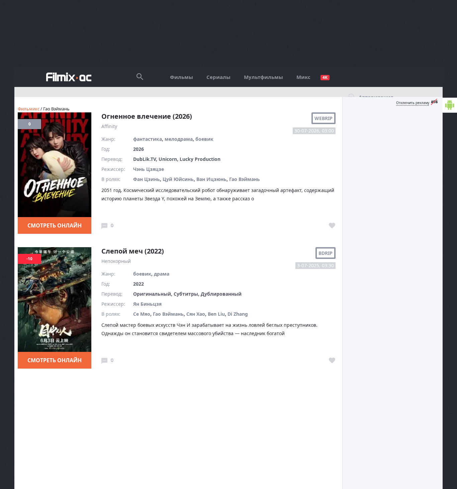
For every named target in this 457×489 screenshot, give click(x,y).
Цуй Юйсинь (178, 179)
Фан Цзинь (146, 179)
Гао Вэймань (244, 179)
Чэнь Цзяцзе (148, 169)
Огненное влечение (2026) (146, 116)
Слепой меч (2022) (132, 251)
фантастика (147, 139)
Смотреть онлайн (54, 225)
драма (161, 274)
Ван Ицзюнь (211, 179)
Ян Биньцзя (147, 304)
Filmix (68, 77)
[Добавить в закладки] (332, 226)
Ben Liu (216, 314)
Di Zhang (237, 314)
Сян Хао (195, 314)
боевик (204, 139)
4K (325, 77)
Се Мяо (141, 314)
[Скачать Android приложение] (449, 105)
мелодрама (179, 139)
